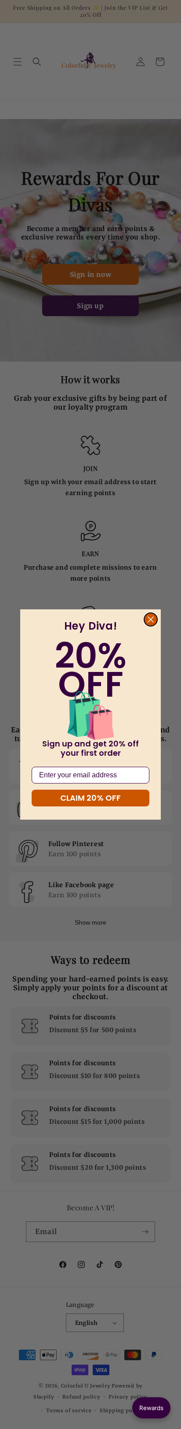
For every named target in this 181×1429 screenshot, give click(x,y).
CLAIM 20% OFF (90, 797)
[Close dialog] (150, 619)
